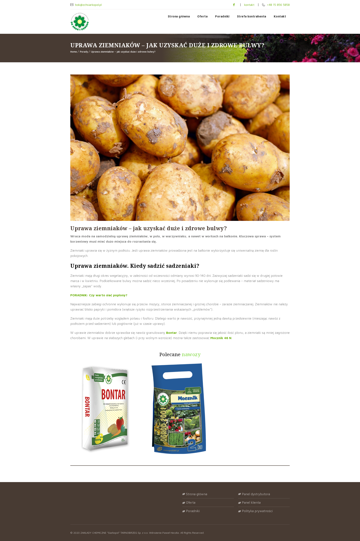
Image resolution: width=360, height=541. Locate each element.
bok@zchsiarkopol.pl (88, 4)
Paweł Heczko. (171, 532)
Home (73, 51)
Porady (84, 51)
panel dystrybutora (256, 494)
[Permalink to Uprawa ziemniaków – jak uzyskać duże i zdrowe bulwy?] (180, 220)
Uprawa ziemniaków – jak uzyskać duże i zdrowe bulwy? (123, 51)
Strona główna (179, 16)
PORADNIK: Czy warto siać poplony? (98, 295)
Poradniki (222, 16)
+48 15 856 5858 (278, 4)
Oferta (202, 16)
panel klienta (251, 502)
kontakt (249, 4)
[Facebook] (234, 4)
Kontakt (280, 16)
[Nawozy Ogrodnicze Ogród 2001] (90, 21)
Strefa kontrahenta (251, 16)
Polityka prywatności (257, 511)
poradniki (193, 511)
